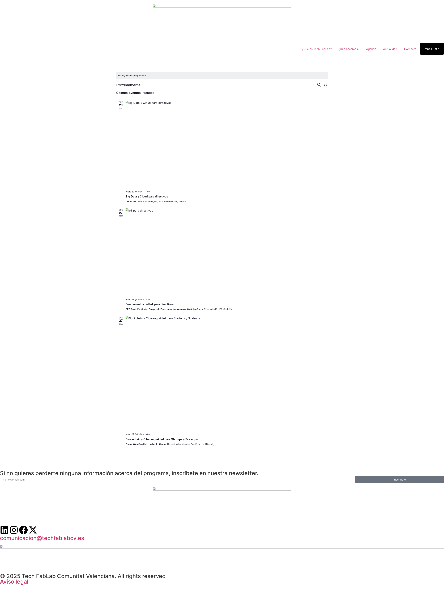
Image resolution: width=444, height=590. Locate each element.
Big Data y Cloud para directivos (147, 196)
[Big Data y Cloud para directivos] (227, 144)
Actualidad (390, 49)
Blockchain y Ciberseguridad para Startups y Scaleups (162, 439)
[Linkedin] (4, 530)
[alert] (222, 75)
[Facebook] (23, 530)
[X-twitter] (33, 530)
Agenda (371, 49)
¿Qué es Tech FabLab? (317, 49)
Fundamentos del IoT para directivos (150, 304)
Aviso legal (14, 581)
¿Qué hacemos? (349, 49)
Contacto (410, 49)
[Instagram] (14, 530)
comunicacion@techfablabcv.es (42, 538)
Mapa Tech (432, 48)
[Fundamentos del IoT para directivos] (227, 251)
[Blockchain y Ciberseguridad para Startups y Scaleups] (227, 373)
